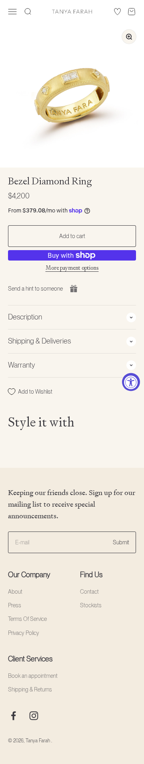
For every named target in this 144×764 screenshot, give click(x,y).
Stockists (91, 605)
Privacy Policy (23, 633)
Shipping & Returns (30, 689)
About (15, 591)
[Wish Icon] (117, 12)
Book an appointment (33, 676)
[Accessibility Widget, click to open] (131, 382)
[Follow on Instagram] (33, 715)
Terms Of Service (27, 619)
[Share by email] (73, 288)
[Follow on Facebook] (13, 715)
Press (14, 605)
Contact (89, 591)
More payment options (72, 267)
